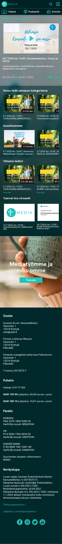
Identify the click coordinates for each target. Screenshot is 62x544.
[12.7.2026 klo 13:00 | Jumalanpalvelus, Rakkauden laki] (19, 212)
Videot (12, 11)
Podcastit (33, 11)
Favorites (7, 192)
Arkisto (56, 11)
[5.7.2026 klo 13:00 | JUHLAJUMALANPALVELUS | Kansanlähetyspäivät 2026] (19, 103)
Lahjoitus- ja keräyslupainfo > (20, 511)
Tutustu (31, 280)
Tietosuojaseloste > (14, 504)
